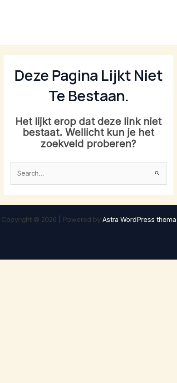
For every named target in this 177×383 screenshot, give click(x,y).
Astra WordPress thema (139, 220)
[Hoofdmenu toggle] (158, 22)
